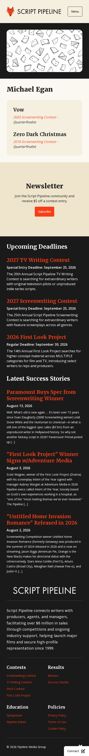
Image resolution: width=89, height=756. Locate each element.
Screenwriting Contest (21, 676)
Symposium (14, 715)
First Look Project (19, 695)
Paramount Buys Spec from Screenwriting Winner (41, 395)
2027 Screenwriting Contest (42, 301)
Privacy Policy (57, 715)
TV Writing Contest (19, 682)
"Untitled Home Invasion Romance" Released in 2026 (42, 519)
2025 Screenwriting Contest (34, 117)
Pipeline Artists (16, 722)
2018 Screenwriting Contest (34, 141)
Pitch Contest (16, 689)
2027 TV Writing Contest (38, 260)
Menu (75, 11)
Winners (53, 676)
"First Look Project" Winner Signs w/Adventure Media (42, 457)
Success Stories (58, 682)
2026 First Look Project (36, 337)
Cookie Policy (57, 728)
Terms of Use (57, 722)
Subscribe (44, 212)
